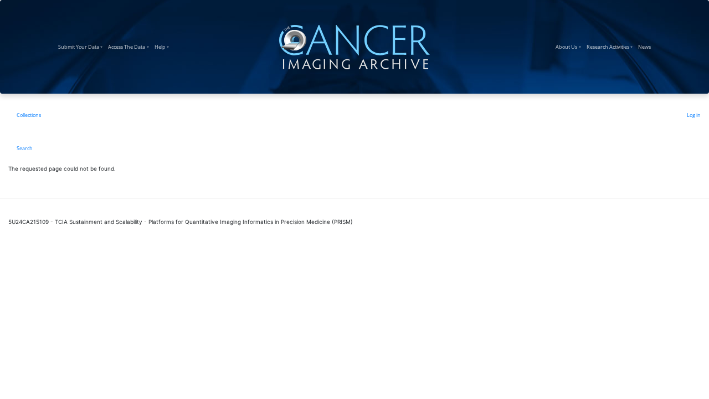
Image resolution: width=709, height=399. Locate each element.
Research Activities (611, 46)
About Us (569, 46)
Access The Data (129, 46)
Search (25, 148)
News (646, 46)
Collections (29, 115)
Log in (694, 115)
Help (163, 46)
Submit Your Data (81, 46)
